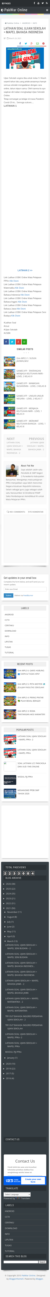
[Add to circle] (38, 3)
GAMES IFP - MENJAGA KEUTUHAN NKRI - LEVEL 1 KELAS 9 (29, 411)
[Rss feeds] (47, 3)
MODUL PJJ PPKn (25, 776)
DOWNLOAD (10, 630)
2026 (9, 883)
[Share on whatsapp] (24, 342)
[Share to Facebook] (20, 43)
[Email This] (37, 43)
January (11, 1057)
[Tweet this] (12, 342)
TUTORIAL (9, 652)
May (9, 931)
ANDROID (9, 614)
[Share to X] (26, 43)
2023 (9, 898)
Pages (7, 3)
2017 (9, 1073)
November (12, 912)
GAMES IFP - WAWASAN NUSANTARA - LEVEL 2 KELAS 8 (31, 384)
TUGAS (8, 647)
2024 (9, 893)
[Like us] (34, 3)
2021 (9, 908)
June (9, 926)
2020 (9, 1063)
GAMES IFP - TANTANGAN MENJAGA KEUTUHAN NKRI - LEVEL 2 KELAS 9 (30, 373)
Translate (25, 1198)
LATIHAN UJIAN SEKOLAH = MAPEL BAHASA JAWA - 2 (35, 446)
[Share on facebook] (6, 342)
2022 (9, 903)
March (10, 941)
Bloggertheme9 (16, 1279)
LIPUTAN (9, 641)
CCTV (7, 620)
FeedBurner (28, 595)
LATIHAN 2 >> (25, 270)
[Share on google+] (18, 342)
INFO (7, 636)
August (10, 916)
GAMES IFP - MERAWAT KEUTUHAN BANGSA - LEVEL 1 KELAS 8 (31, 423)
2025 (9, 888)
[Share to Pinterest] (43, 43)
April (9, 936)
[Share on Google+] (32, 43)
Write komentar (34, 511)
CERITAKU (9, 625)
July (9, 921)
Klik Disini (14, 281)
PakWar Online (28, 1275)
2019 (9, 1068)
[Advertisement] (25, 832)
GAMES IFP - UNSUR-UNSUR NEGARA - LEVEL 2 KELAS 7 (30, 397)
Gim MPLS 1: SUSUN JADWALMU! (26, 359)
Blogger (39, 1279)
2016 (9, 1078)
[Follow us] (43, 3)
